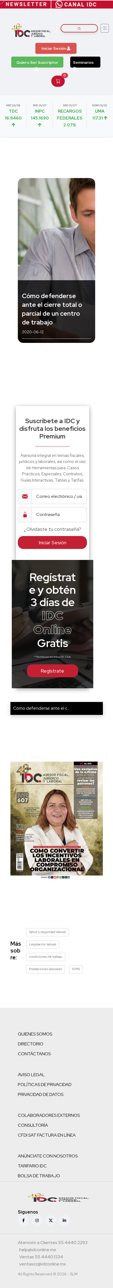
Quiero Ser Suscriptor (37, 62)
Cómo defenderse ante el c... (41, 708)
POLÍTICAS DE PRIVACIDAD (45, 1084)
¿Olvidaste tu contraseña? (52, 529)
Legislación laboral (42, 944)
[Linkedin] (64, 1220)
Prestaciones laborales (45, 969)
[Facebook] (23, 1220)
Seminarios (83, 62)
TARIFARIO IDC (32, 1166)
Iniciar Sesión (54, 48)
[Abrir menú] (105, 28)
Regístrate (52, 671)
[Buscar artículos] (79, 28)
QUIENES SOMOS (35, 1034)
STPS (76, 969)
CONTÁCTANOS (34, 1054)
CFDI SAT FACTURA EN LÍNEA (47, 1135)
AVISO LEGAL (31, 1075)
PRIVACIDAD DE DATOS (40, 1094)
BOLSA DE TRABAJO (39, 1176)
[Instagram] (37, 1220)
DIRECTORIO (30, 1044)
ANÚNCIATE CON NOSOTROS (48, 1156)
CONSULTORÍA (33, 1125)
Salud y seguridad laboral (47, 932)
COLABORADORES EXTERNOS (49, 1115)
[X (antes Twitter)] (50, 1220)
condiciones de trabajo (45, 956)
